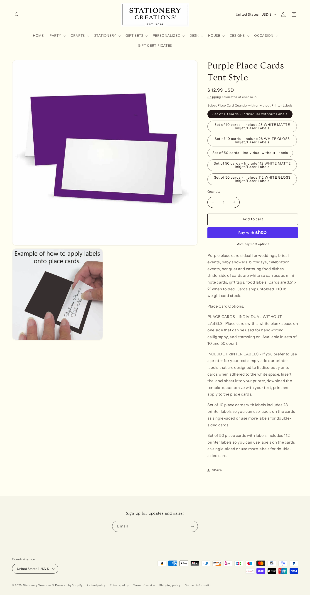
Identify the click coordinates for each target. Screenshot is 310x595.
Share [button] (217, 470)
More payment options (252, 243)
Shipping (214, 97)
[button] (17, 14)
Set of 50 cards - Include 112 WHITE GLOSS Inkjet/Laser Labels (252, 179)
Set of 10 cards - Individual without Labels (250, 114)
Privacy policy (119, 585)
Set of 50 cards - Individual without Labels (250, 153)
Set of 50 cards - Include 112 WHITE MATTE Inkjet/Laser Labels (252, 165)
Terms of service (144, 585)
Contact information (198, 585)
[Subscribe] (192, 526)
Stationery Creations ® (38, 585)
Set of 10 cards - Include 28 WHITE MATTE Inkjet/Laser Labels (252, 126)
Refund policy (96, 585)
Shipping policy (169, 585)
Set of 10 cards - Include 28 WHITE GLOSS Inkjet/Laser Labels (252, 140)
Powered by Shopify (68, 585)
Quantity (213, 191)
